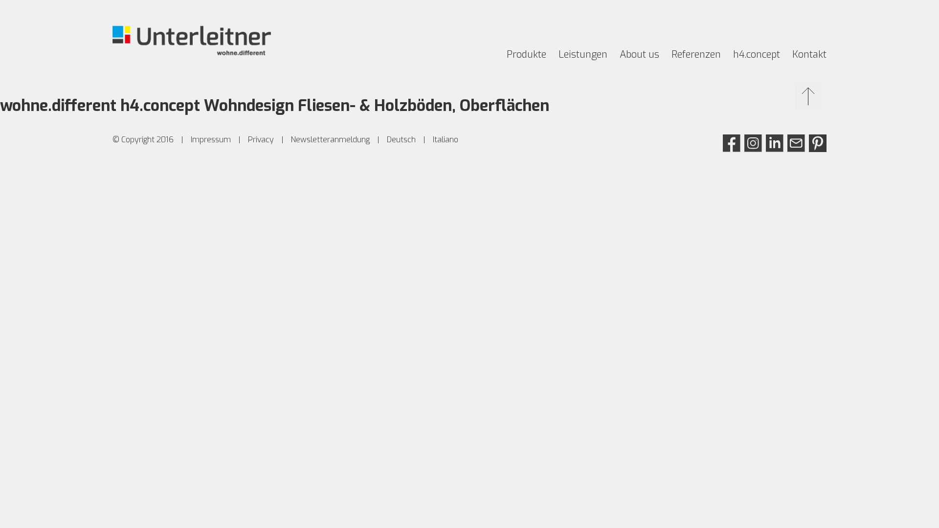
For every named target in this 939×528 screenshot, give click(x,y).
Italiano (445, 139)
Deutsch (401, 139)
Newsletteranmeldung (330, 139)
